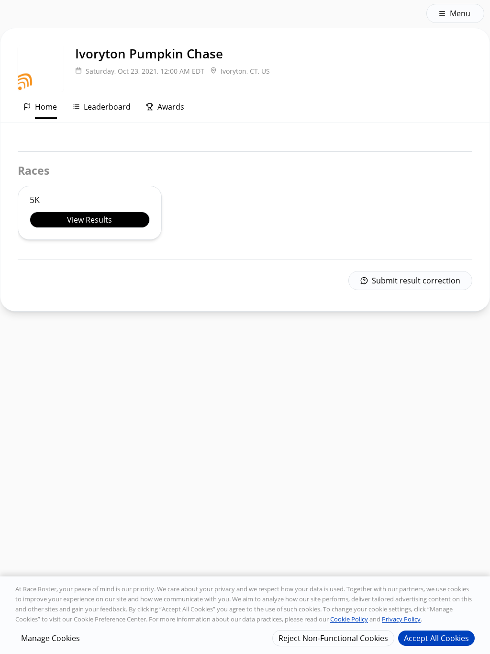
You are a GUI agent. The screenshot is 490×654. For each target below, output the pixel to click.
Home (46, 106)
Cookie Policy (349, 619)
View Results (89, 219)
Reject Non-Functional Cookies (333, 638)
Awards (170, 106)
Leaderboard (107, 106)
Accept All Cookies (436, 638)
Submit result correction (416, 280)
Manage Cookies (50, 638)
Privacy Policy (401, 619)
